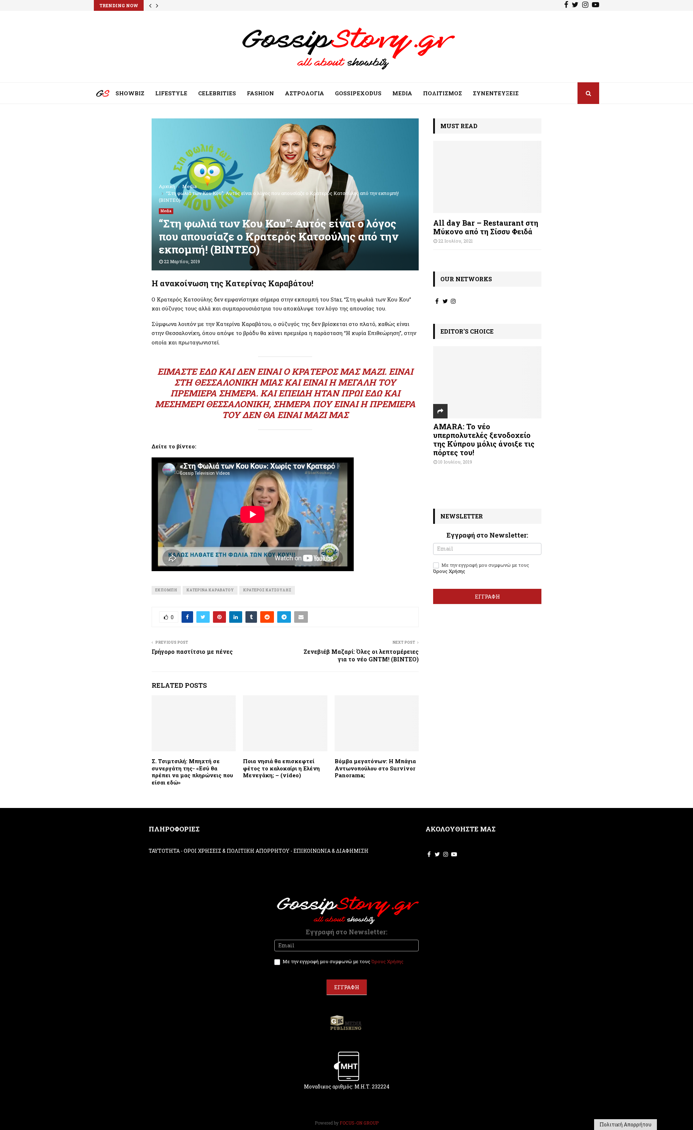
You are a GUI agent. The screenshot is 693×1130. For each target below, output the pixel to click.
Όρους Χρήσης (449, 571)
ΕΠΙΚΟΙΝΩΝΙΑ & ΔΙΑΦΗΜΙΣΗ (331, 850)
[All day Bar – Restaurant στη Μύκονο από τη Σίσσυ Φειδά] (487, 177)
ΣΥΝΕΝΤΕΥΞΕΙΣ (496, 93)
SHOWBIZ (130, 93)
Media (166, 211)
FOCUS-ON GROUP (359, 1123)
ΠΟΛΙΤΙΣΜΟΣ (442, 93)
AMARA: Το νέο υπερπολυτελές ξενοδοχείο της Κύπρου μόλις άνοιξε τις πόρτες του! (484, 439)
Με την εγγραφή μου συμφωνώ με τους (481, 568)
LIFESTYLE (171, 93)
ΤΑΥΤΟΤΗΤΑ (164, 850)
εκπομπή (166, 590)
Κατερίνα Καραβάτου (210, 590)
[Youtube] (595, 5)
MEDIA (402, 93)
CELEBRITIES (217, 93)
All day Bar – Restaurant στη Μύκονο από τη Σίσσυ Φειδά (485, 227)
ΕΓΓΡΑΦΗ (487, 596)
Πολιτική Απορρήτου (625, 1124)
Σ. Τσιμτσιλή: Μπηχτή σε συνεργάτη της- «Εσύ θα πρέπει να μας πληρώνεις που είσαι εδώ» (192, 771)
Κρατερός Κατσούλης (267, 590)
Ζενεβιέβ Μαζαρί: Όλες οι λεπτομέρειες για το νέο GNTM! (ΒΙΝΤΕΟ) (361, 655)
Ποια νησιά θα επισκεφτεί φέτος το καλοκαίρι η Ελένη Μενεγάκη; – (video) (281, 768)
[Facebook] (566, 5)
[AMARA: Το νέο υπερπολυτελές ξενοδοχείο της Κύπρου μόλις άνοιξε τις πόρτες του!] (487, 382)
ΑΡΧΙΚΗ (97, 95)
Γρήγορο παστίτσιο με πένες (192, 651)
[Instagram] (585, 5)
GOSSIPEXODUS (358, 93)
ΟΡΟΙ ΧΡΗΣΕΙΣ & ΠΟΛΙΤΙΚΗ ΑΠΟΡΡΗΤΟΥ (236, 850)
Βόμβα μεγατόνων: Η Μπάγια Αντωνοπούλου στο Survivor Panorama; (375, 768)
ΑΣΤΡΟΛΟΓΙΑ (304, 93)
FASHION (260, 93)
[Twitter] (575, 5)
